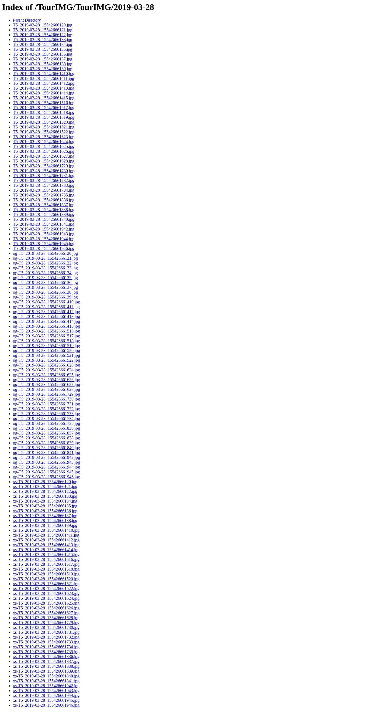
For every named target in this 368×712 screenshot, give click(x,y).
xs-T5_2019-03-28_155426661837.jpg (46, 661)
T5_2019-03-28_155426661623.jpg (43, 136)
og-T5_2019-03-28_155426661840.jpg (46, 447)
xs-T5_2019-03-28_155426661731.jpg (46, 632)
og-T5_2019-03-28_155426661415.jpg (46, 326)
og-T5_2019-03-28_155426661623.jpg (46, 365)
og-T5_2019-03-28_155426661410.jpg (46, 302)
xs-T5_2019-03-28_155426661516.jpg (46, 559)
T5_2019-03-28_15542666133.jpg (42, 39)
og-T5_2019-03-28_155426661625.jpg (46, 374)
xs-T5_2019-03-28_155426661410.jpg (46, 530)
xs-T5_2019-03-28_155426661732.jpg (46, 637)
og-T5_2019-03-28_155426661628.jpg (46, 389)
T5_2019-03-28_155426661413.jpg (43, 88)
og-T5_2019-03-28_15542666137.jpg (45, 287)
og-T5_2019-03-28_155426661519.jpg (46, 345)
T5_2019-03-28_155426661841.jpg (43, 224)
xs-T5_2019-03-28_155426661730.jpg (46, 627)
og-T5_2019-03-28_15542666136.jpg (45, 282)
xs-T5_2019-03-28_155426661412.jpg (46, 540)
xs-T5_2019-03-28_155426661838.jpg (46, 666)
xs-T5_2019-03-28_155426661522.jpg (46, 588)
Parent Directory (27, 20)
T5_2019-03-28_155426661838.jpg (43, 209)
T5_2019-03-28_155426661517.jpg (43, 107)
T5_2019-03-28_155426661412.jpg (43, 83)
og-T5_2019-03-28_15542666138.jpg (45, 292)
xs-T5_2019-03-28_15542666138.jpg (45, 520)
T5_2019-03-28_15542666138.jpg (42, 64)
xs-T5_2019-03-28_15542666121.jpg (45, 486)
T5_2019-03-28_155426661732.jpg (43, 180)
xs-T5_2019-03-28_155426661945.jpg (46, 700)
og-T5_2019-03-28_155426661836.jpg (46, 428)
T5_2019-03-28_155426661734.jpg (43, 190)
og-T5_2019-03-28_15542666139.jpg (45, 297)
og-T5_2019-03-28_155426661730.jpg (46, 399)
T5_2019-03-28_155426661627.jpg (43, 156)
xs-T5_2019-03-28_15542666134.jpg (45, 501)
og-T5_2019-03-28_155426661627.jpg (46, 384)
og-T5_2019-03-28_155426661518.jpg (46, 340)
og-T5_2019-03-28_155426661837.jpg (46, 433)
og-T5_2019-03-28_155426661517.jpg (46, 336)
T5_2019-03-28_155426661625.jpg (43, 146)
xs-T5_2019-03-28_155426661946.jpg (46, 705)
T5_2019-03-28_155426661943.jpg (43, 234)
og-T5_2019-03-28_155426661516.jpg (46, 331)
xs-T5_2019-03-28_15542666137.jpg (45, 515)
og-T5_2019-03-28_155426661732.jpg (46, 408)
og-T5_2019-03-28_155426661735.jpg (46, 423)
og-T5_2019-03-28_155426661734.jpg (46, 418)
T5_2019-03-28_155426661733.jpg (43, 185)
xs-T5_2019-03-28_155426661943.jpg (46, 690)
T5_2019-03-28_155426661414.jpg (43, 93)
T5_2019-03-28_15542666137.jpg (42, 59)
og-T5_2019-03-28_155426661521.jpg (46, 355)
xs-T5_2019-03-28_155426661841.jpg (46, 681)
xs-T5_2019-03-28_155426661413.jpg (46, 545)
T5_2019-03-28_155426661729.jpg (43, 166)
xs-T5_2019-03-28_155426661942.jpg (46, 685)
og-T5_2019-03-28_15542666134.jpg (45, 272)
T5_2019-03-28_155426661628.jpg (43, 161)
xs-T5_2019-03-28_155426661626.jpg (46, 608)
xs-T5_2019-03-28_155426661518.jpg (46, 569)
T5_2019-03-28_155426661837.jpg (43, 204)
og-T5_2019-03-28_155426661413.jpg (46, 316)
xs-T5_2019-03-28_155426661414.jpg (46, 549)
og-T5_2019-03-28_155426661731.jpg (46, 404)
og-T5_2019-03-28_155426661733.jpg (46, 413)
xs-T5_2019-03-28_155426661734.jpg (46, 647)
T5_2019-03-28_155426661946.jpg (43, 248)
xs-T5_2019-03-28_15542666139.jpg (45, 525)
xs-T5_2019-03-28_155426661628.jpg (46, 617)
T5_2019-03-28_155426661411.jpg (43, 78)
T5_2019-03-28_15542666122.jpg (42, 34)
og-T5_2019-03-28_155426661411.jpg (46, 306)
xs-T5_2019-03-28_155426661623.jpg (46, 593)
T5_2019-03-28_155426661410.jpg (43, 73)
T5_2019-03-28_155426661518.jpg (43, 112)
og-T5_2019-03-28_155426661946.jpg (46, 476)
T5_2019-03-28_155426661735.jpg (43, 195)
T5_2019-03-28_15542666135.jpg (42, 49)
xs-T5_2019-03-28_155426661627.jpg (46, 613)
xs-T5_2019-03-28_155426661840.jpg (46, 676)
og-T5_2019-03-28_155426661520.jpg (46, 350)
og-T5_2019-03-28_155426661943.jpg (46, 462)
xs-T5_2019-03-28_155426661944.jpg (46, 695)
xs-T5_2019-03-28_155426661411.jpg (46, 535)
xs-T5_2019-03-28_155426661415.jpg (46, 554)
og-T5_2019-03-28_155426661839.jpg (46, 442)
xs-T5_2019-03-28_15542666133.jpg (45, 496)
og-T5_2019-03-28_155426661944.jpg (46, 467)
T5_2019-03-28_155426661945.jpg (43, 243)
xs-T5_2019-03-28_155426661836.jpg (46, 656)
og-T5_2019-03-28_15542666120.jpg (45, 253)
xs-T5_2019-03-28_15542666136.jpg (45, 510)
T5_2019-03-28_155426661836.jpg (43, 200)
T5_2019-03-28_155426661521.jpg (43, 127)
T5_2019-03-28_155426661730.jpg (43, 170)
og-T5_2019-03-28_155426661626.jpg (46, 379)
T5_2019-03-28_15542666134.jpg (42, 44)
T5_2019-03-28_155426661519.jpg (43, 117)
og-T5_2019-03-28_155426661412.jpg (46, 311)
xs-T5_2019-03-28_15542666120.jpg (45, 481)
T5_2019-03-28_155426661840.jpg (43, 219)
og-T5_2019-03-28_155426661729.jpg (46, 394)
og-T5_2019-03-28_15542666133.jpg (45, 268)
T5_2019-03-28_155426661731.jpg (43, 175)
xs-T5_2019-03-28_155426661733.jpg (46, 642)
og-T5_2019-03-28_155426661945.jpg (46, 472)
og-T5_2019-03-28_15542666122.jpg (45, 263)
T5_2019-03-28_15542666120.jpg (42, 25)
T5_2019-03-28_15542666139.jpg (42, 68)
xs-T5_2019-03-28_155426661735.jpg (46, 651)
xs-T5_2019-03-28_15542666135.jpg (45, 506)
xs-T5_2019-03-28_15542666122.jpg (45, 491)
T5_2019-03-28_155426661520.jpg (43, 122)
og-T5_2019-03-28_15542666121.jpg (45, 258)
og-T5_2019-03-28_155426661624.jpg (46, 370)
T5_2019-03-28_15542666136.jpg (42, 54)
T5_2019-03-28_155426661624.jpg (43, 141)
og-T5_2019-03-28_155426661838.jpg (46, 438)
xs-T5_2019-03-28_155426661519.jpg (46, 574)
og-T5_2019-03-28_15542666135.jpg (45, 277)
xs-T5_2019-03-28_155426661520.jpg (46, 579)
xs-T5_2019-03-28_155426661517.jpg (46, 564)
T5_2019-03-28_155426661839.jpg (43, 214)
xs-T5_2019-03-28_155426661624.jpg (46, 598)
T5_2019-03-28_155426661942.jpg (43, 229)
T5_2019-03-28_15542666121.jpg (42, 30)
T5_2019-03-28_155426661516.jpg (43, 102)
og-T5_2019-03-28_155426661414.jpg (46, 321)
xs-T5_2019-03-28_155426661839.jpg (46, 671)
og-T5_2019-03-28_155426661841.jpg (46, 452)
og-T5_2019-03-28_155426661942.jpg (46, 457)
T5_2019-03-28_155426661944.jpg (43, 238)
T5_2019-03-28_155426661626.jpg (43, 151)
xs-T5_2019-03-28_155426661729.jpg (46, 622)
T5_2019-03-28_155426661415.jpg (43, 98)
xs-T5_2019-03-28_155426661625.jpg (46, 603)
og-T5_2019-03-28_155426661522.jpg (46, 360)
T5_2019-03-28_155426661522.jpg (43, 132)
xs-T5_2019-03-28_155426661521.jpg (46, 583)
